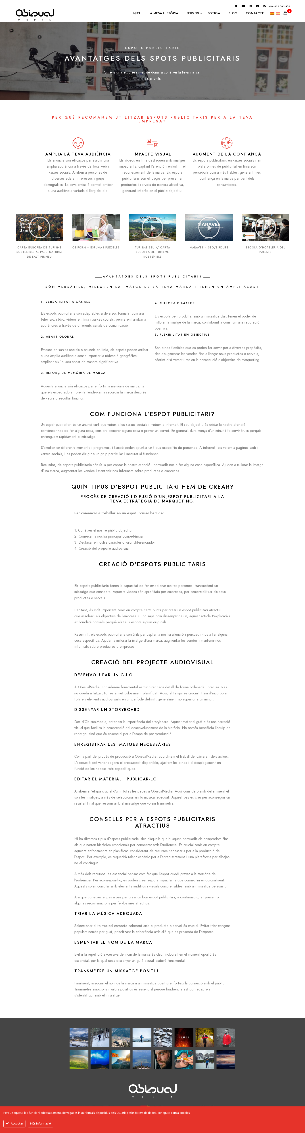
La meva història (163, 13)
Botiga (213, 13)
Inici (136, 13)
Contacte (255, 13)
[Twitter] (236, 7)
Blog (233, 13)
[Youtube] (243, 7)
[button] (39, 227)
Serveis (192, 13)
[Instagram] (250, 7)
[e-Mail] (257, 7)
